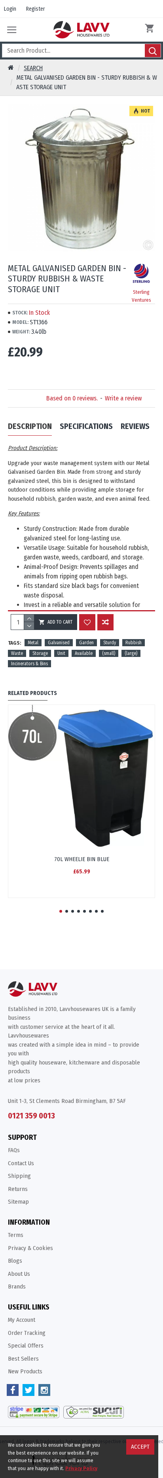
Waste (17, 653)
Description (30, 426)
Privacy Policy (81, 1468)
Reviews (135, 426)
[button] (60, 911)
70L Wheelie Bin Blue (81, 859)
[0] (151, 30)
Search (33, 68)
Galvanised (59, 642)
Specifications (86, 426)
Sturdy (109, 642)
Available (84, 653)
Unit (61, 653)
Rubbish (133, 642)
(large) (131, 653)
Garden (86, 642)
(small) (108, 653)
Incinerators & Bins (29, 663)
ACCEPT (140, 1446)
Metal (33, 642)
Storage (40, 653)
